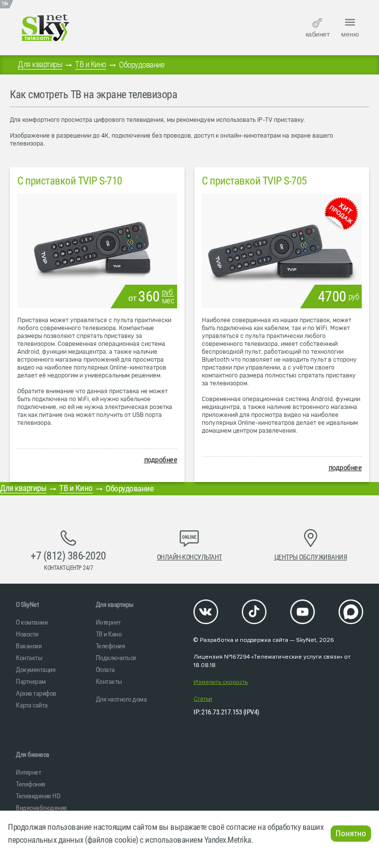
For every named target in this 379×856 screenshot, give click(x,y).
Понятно (351, 833)
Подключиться (116, 658)
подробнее (161, 459)
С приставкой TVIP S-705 (254, 181)
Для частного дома (121, 699)
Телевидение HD (38, 796)
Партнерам (31, 681)
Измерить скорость (220, 682)
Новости (27, 634)
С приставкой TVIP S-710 (69, 181)
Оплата (105, 669)
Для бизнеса (32, 754)
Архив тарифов (36, 693)
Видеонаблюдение (41, 808)
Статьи (202, 699)
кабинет (317, 34)
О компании (31, 622)
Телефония (110, 646)
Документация (35, 669)
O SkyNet (27, 604)
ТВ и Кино (90, 64)
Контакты (29, 658)
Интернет (108, 622)
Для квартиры (40, 64)
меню (350, 34)
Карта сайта (32, 705)
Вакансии (28, 646)
